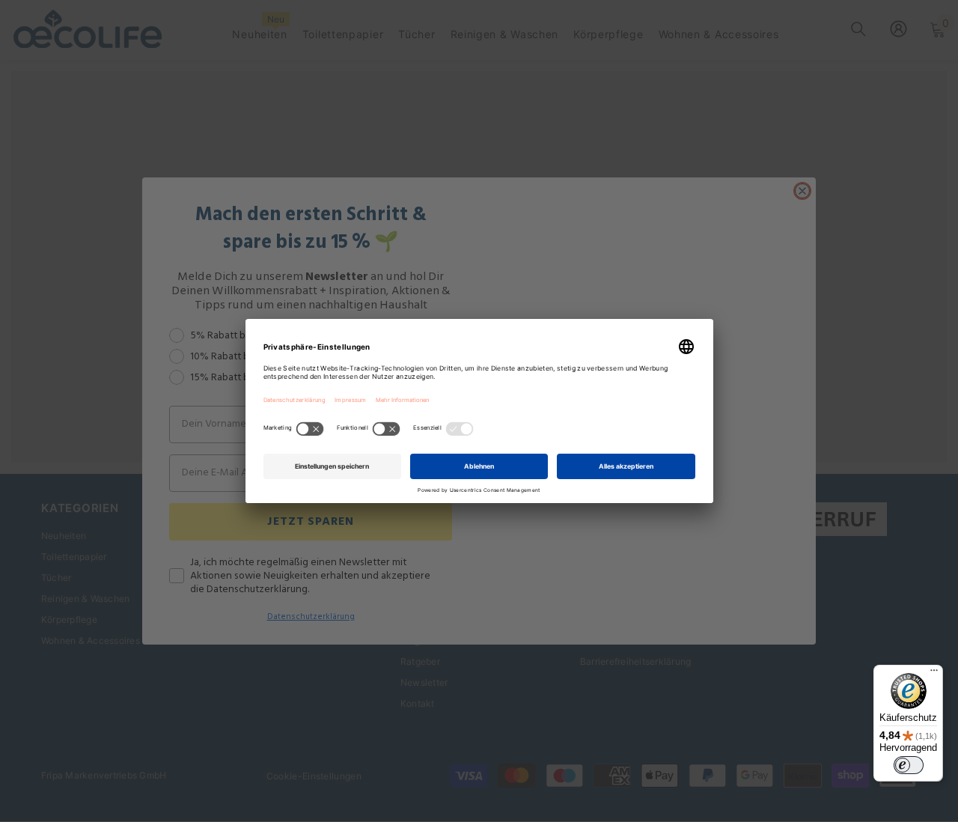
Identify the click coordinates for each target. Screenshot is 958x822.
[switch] (909, 765)
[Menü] (934, 674)
